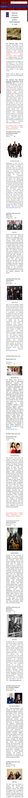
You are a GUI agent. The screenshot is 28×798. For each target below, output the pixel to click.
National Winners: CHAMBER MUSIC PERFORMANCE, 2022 (14, 18)
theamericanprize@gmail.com (14, 76)
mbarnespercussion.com (15, 680)
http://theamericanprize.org (13, 122)
